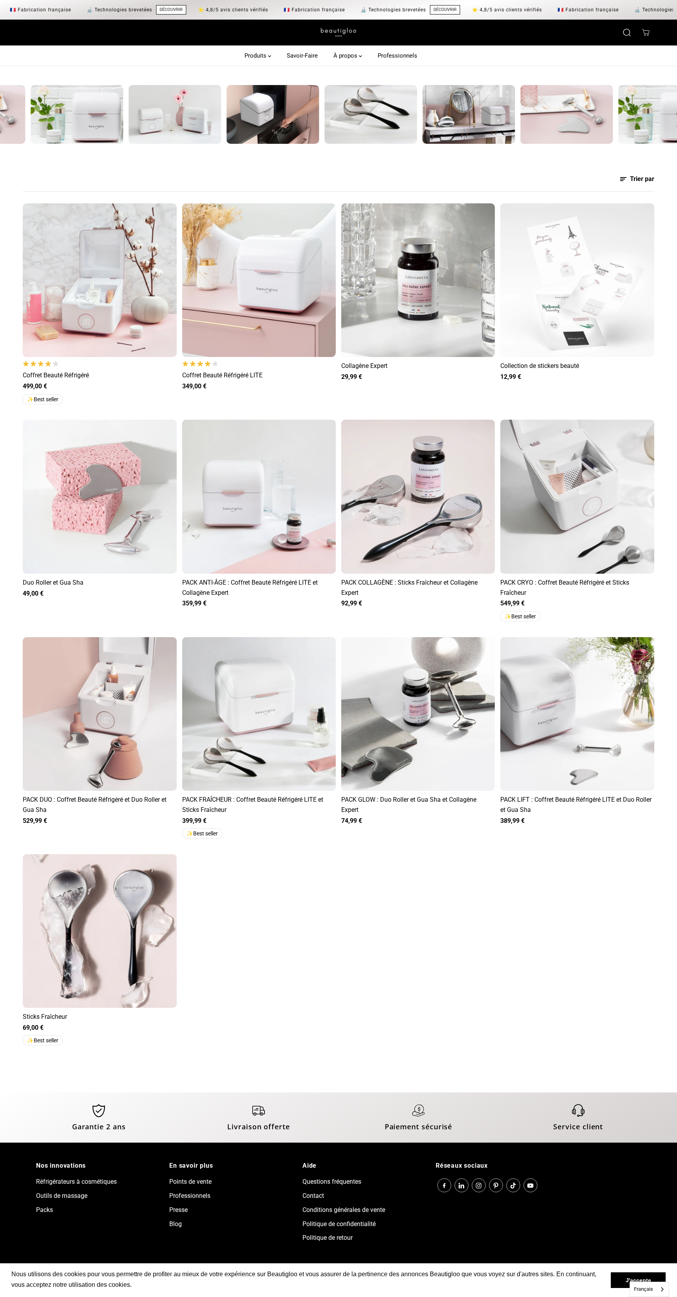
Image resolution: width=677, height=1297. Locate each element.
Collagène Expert (364, 366)
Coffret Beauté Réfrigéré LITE (222, 375)
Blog (175, 1224)
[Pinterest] (496, 1185)
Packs (44, 1210)
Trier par (641, 179)
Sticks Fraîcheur (45, 1016)
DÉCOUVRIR (140, 9)
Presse (178, 1210)
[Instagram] (478, 1185)
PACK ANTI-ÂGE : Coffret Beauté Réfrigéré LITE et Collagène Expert (250, 587)
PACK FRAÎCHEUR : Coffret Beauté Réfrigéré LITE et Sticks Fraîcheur (252, 804)
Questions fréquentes (331, 1181)
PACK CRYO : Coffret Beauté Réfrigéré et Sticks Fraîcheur (564, 587)
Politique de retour (327, 1237)
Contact (313, 1195)
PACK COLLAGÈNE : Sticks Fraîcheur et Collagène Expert (409, 587)
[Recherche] (626, 32)
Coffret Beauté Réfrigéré (56, 375)
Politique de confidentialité (339, 1224)
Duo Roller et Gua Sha (53, 582)
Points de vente (190, 1181)
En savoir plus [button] (154, 1284)
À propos (346, 55)
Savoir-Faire (302, 55)
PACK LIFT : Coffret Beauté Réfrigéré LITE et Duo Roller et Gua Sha (576, 804)
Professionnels (397, 55)
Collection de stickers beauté (539, 366)
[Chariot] (645, 32)
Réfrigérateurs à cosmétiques (76, 1181)
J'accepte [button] (638, 1280)
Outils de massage (61, 1195)
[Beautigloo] (338, 33)
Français (643, 1289)
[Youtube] (530, 1185)
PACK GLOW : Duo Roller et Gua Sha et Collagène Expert (408, 804)
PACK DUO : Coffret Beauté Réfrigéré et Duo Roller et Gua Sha (95, 804)
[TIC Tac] (513, 1185)
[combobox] (649, 1289)
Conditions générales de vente (343, 1210)
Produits (256, 55)
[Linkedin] (461, 1185)
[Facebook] (444, 1185)
